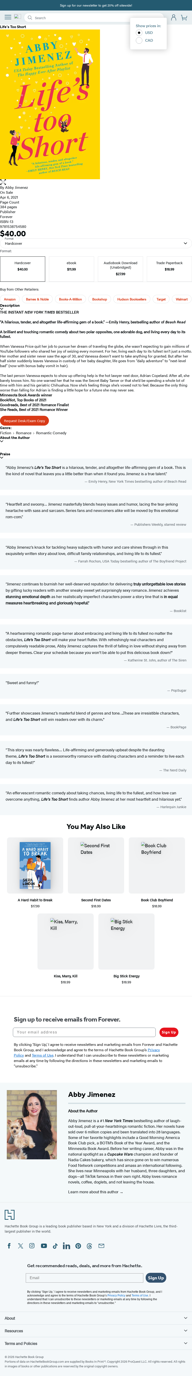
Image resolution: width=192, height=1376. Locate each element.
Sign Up (169, 1032)
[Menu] (8, 17)
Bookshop (99, 299)
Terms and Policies (21, 1343)
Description (10, 305)
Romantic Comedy (51, 432)
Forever (6, 216)
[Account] (174, 18)
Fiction (5, 432)
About (10, 1318)
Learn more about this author (93, 1191)
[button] (96, 182)
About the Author (15, 437)
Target (161, 299)
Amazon (10, 299)
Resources (14, 1330)
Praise (5, 454)
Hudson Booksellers (131, 299)
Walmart (182, 299)
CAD (149, 40)
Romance (23, 432)
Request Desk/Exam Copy (24, 420)
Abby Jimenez (16, 187)
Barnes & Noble (37, 299)
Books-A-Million (70, 299)
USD (149, 32)
